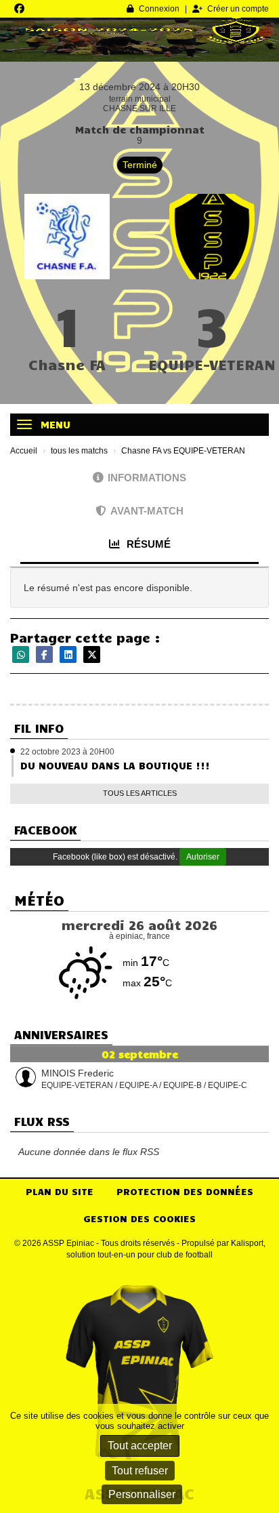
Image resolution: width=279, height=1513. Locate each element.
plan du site (59, 1191)
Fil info (39, 728)
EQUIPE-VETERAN (212, 364)
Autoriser (202, 857)
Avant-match (147, 511)
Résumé (147, 544)
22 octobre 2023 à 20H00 (67, 751)
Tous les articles (140, 793)
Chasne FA (67, 364)
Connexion (159, 9)
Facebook (45, 829)
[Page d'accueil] (139, 1373)
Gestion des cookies (139, 1218)
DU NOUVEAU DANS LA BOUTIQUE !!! (115, 765)
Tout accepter (140, 1445)
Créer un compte (238, 9)
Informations (147, 477)
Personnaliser (141, 1494)
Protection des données (184, 1191)
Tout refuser (140, 1470)
